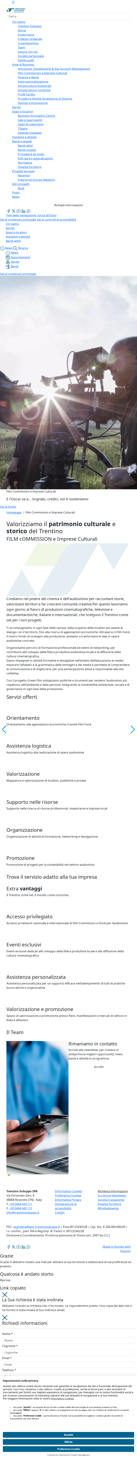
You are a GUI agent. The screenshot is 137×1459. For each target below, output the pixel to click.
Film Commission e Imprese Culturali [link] (42, 73)
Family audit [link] (26, 60)
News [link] (16, 197)
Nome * (7, 1334)
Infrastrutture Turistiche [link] (34, 90)
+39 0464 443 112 (20, 1208)
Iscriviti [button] (99, 1067)
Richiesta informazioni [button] (113, 1191)
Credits (60, 1213)
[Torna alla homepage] (15, 10)
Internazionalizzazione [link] (33, 82)
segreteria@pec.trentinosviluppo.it (36, 1227)
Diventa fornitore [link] (29, 167)
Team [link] (21, 47)
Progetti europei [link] (23, 171)
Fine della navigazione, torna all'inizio (31, 215)
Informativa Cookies (68, 1191)
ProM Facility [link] (26, 94)
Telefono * (9, 1370)
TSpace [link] (22, 129)
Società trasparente (111, 1200)
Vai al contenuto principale (18, 220)
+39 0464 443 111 (20, 1204)
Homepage (13, 512)
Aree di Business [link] (23, 64)
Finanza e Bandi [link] (28, 77)
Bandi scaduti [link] (27, 150)
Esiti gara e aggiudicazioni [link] (35, 158)
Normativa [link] (25, 163)
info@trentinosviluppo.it (22, 1213)
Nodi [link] (21, 188)
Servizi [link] (16, 107)
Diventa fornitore (109, 1204)
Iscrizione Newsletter (112, 1195)
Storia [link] (22, 30)
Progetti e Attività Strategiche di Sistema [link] (45, 99)
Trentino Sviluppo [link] (30, 26)
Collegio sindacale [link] (30, 39)
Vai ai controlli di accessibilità (56, 220)
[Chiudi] (4, 1294)
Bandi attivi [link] (25, 146)
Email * (7, 1358)
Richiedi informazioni (68, 205)
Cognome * (10, 1346)
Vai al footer (8, 507)
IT (13, 2)
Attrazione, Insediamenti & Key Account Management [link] (54, 69)
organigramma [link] (28, 43)
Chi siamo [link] (18, 22)
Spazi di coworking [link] (30, 124)
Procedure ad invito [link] (31, 154)
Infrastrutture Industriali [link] (34, 86)
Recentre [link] (24, 175)
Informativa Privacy (68, 1200)
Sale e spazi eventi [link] (30, 120)
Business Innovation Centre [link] (36, 116)
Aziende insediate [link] (30, 133)
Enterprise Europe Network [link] (36, 180)
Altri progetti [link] (20, 184)
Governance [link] (26, 35)
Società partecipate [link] (31, 56)
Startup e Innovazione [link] (33, 103)
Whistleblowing (108, 1208)
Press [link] (16, 193)
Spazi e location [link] (22, 111)
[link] (8, 211)
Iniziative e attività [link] (24, 137)
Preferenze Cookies (68, 1195)
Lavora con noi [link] (28, 52)
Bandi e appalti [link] (22, 141)
